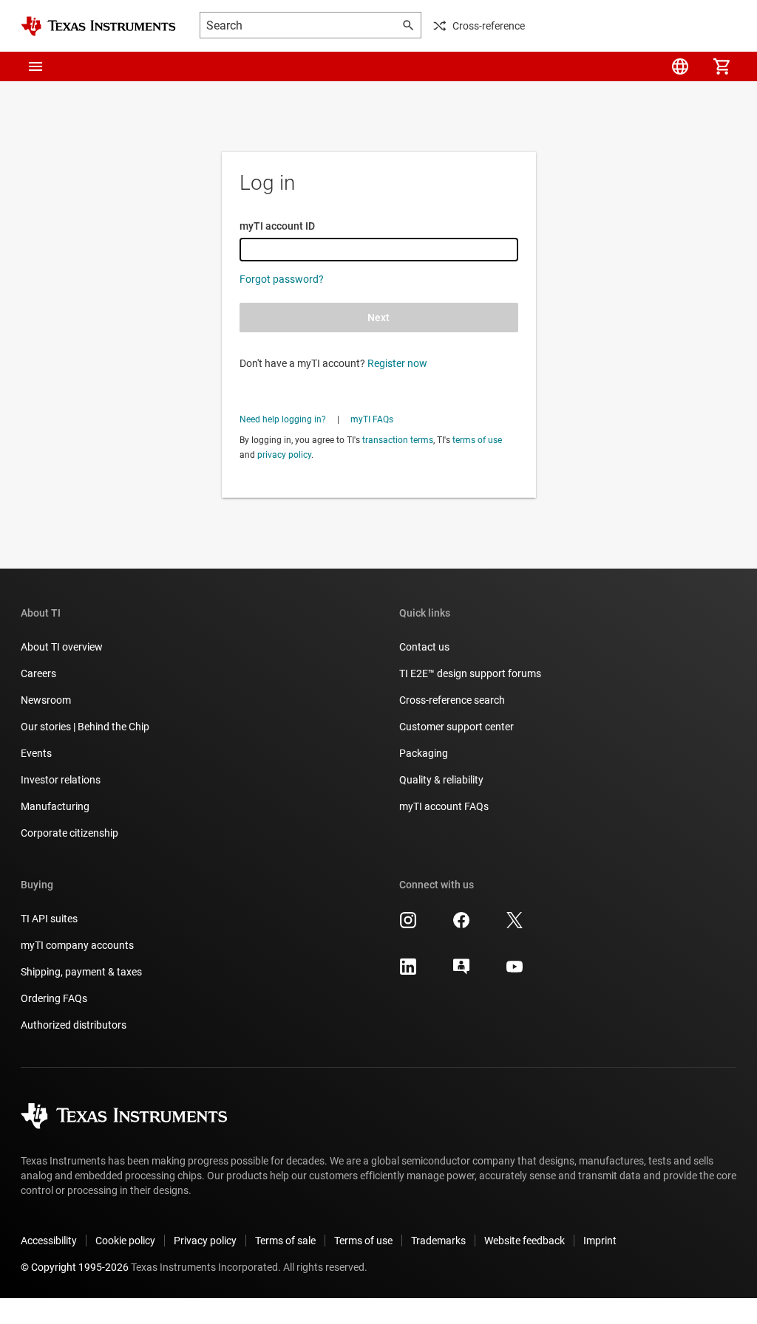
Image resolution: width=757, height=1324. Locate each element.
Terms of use (363, 1240)
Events (36, 753)
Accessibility (49, 1240)
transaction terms (397, 440)
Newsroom (46, 700)
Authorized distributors (73, 1025)
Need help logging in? (283, 419)
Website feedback (524, 1240)
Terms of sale (285, 1240)
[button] (35, 66)
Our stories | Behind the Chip (85, 727)
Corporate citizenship (69, 833)
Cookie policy (125, 1240)
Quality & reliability (441, 780)
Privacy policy (205, 1240)
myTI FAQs (371, 419)
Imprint (600, 1240)
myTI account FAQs (444, 806)
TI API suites (49, 919)
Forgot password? (282, 279)
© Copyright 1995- (75, 1267)
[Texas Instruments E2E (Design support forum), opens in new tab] (461, 972)
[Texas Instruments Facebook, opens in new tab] (461, 925)
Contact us (424, 647)
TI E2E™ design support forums (470, 673)
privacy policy (284, 455)
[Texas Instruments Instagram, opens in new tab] (408, 925)
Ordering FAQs (54, 998)
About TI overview (62, 647)
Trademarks (438, 1240)
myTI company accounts (77, 945)
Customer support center (456, 727)
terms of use (477, 440)
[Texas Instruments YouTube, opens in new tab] (514, 972)
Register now (397, 363)
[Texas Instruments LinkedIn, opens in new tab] (408, 972)
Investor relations (61, 780)
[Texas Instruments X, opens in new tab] (514, 925)
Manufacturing (55, 806)
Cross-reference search (452, 700)
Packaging (423, 753)
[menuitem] (680, 66)
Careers (38, 673)
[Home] (98, 26)
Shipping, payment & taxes (81, 972)
